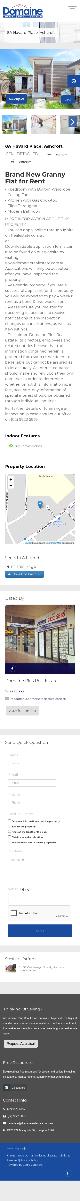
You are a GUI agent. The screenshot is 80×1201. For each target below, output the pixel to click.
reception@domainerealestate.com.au (38, 699)
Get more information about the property (35, 821)
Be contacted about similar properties (33, 842)
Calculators (18, 1087)
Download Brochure (27, 574)
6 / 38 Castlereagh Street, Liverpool (41, 967)
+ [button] (10, 479)
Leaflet (28, 542)
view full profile (22, 711)
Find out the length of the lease (29, 832)
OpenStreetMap (53, 542)
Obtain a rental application (27, 837)
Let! (68, 99)
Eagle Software (33, 1164)
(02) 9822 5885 (16, 1109)
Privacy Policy (29, 1160)
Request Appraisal (21, 1044)
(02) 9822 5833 (16, 1116)
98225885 (17, 691)
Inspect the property (23, 826)
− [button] (10, 485)
